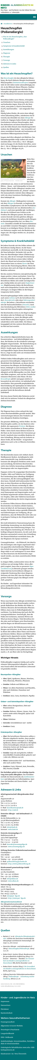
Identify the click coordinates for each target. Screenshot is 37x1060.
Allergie (28, 118)
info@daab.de (12, 827)
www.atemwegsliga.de (16, 846)
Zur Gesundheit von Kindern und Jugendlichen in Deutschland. (19, 961)
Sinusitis (26, 305)
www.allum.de (13, 881)
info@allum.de (12, 879)
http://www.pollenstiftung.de (19, 864)
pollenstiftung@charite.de (17, 861)
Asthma (12, 298)
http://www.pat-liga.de (17, 898)
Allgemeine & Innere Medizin (12, 1026)
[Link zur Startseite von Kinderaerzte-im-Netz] (1, 24)
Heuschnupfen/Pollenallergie (19, 948)
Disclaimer (5, 1009)
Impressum (5, 1001)
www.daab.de (13, 829)
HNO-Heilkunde (7, 1037)
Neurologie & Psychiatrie (10, 1030)
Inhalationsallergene (20, 82)
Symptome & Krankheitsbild (14, 46)
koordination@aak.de (15, 808)
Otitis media (30, 307)
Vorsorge (6, 60)
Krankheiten (8, 24)
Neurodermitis (10, 300)
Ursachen (6, 42)
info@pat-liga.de (13, 896)
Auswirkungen (8, 49)
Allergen (10, 203)
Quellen (6, 67)
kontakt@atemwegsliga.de (17, 844)
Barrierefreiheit (6, 1013)
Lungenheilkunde (7, 1033)
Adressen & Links (9, 64)
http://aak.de (13, 810)
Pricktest (22, 426)
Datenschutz (5, 1005)
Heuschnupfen (9, 78)
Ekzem (24, 263)
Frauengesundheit (8, 1022)
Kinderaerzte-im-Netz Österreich (13, 1054)
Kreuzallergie (5, 379)
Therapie (6, 57)
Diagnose (6, 53)
